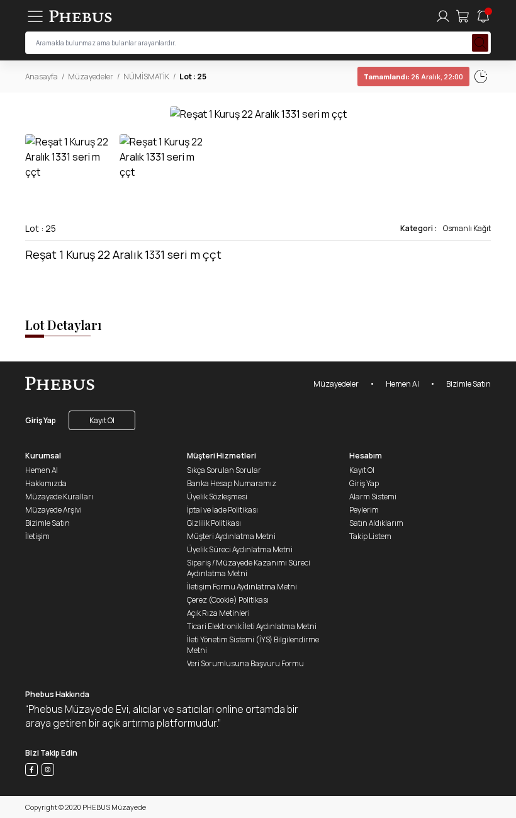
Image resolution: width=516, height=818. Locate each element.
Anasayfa (41, 76)
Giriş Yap (40, 420)
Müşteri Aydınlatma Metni (231, 536)
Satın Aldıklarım (376, 523)
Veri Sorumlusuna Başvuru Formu (245, 663)
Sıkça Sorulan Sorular (224, 470)
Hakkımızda (46, 483)
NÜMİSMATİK (146, 76)
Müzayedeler (90, 76)
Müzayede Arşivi (53, 509)
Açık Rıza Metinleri (218, 613)
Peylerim (364, 509)
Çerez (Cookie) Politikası (228, 599)
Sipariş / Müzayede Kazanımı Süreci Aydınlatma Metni (248, 568)
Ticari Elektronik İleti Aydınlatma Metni (252, 626)
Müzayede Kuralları (59, 496)
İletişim (37, 536)
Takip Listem (370, 536)
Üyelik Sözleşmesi (217, 496)
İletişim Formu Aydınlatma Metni (242, 586)
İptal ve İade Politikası (222, 509)
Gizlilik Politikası (214, 523)
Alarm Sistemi (372, 496)
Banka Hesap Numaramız (231, 483)
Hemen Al (402, 383)
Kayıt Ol (102, 420)
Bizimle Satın (468, 383)
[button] (481, 113)
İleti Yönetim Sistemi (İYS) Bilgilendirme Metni (253, 645)
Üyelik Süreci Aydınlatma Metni (240, 549)
